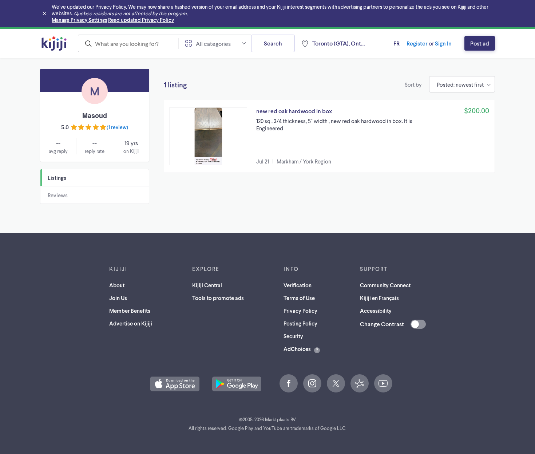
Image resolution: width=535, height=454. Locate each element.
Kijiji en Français (379, 298)
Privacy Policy (300, 310)
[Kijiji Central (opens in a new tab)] (359, 383)
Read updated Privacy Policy (141, 20)
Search (273, 43)
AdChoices (297, 349)
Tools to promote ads (218, 298)
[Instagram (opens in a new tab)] (312, 383)
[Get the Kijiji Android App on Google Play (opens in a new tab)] (236, 384)
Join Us (118, 298)
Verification (298, 285)
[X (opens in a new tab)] (336, 383)
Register (417, 43)
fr (396, 43)
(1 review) (117, 127)
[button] (329, 136)
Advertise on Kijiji (130, 323)
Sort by (413, 84)
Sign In (443, 43)
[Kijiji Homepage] (54, 43)
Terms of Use (299, 298)
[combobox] (128, 43)
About (116, 285)
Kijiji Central (207, 285)
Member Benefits (129, 310)
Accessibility (376, 310)
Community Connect (385, 285)
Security (293, 336)
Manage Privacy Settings (79, 20)
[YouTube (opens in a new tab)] (383, 383)
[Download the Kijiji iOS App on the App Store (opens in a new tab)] (174, 384)
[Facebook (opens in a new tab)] (289, 383)
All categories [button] (213, 43)
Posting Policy (300, 323)
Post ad (479, 43)
